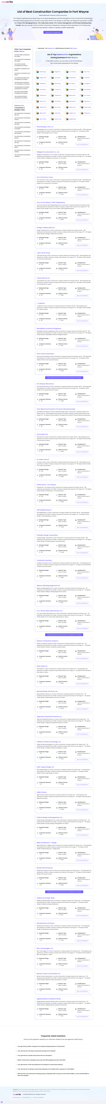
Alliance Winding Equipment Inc (48, 586)
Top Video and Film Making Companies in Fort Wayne (21, 92)
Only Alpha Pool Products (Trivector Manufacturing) (56, 409)
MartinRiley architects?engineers (49, 328)
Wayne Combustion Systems (47, 641)
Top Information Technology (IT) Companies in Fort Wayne (22, 83)
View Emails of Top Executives (53, 32)
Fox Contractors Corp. (45, 177)
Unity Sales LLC (42, 666)
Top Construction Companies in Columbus (22, 155)
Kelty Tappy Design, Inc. (45, 767)
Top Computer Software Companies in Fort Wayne (20, 96)
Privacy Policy (16, 1097)
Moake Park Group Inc (45, 868)
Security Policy (26, 1097)
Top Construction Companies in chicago (22, 118)
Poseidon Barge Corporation (47, 535)
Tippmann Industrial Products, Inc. (49, 717)
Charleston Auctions (44, 560)
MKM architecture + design (47, 843)
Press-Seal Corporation (45, 354)
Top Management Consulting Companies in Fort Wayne (21, 87)
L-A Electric (41, 303)
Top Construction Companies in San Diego (22, 123)
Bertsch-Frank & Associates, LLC (48, 974)
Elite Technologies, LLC (45, 948)
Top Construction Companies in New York (22, 113)
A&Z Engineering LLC (44, 510)
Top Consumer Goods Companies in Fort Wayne (20, 64)
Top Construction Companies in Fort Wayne (22, 60)
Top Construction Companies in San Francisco (22, 132)
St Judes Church (43, 459)
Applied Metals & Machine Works (49, 999)
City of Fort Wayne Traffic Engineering (51, 202)
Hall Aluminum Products (45, 923)
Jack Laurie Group (43, 253)
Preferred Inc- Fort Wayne (46, 485)
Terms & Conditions (38, 1097)
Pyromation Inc (42, 434)
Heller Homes (42, 792)
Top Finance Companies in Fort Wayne (22, 73)
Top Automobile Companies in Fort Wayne (22, 55)
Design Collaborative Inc (46, 228)
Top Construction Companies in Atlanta (22, 146)
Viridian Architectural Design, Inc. (49, 742)
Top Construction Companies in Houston (22, 137)
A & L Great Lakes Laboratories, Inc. (50, 611)
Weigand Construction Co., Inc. (48, 152)
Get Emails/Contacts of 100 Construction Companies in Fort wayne (64, 377)
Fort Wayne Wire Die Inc (45, 384)
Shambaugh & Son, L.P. (45, 127)
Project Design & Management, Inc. (50, 817)
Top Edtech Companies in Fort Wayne (22, 69)
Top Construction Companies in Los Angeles (22, 127)
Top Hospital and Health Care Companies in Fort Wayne (21, 78)
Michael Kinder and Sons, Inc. (47, 691)
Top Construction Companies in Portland (22, 150)
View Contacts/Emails (82, 144)
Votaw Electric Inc (43, 278)
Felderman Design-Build (46, 898)
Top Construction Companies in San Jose (22, 141)
